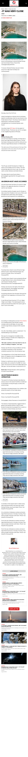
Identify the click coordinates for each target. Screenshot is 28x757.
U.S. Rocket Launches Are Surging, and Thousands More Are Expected (12, 575)
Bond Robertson (7, 17)
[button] (4, 266)
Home (2, 8)
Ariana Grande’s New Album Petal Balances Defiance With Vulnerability (13, 600)
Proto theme (23, 320)
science (4, 573)
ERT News (12, 128)
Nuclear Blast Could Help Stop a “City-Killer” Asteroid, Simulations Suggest (14, 592)
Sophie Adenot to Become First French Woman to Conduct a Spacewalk (12, 583)
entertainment (5, 598)
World (6, 8)
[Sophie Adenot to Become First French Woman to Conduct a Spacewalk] (14, 638)
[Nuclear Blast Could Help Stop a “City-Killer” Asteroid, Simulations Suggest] (14, 658)
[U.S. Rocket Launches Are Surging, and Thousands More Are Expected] (14, 617)
